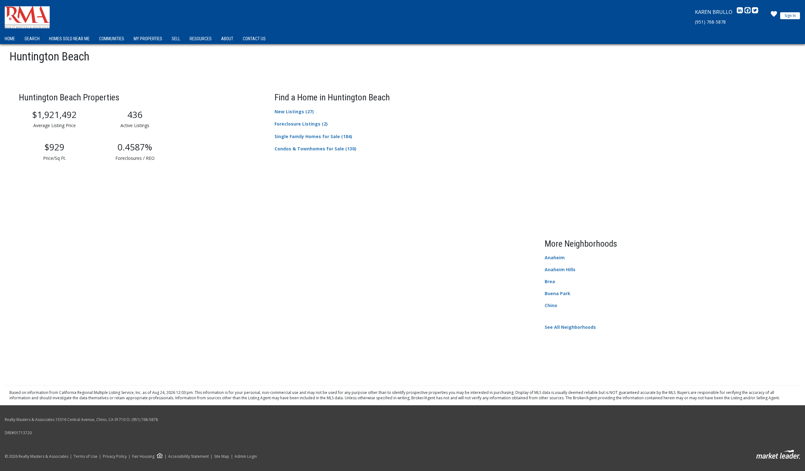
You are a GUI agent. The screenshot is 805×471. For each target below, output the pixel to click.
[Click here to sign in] (774, 15)
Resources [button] (201, 38)
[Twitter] (755, 11)
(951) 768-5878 (710, 22)
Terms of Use (85, 456)
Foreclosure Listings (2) (301, 124)
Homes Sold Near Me (69, 38)
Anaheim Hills (560, 269)
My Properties (148, 38)
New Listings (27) (294, 112)
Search (32, 38)
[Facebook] (748, 11)
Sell (176, 38)
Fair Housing (143, 456)
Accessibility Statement (188, 456)
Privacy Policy (115, 456)
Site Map (221, 456)
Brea (550, 281)
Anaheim (555, 258)
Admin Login (246, 456)
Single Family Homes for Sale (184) (313, 136)
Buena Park (557, 293)
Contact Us (254, 38)
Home (10, 38)
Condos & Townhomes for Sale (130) (315, 149)
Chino (551, 305)
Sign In (790, 15)
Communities (111, 38)
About (227, 38)
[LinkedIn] (740, 11)
